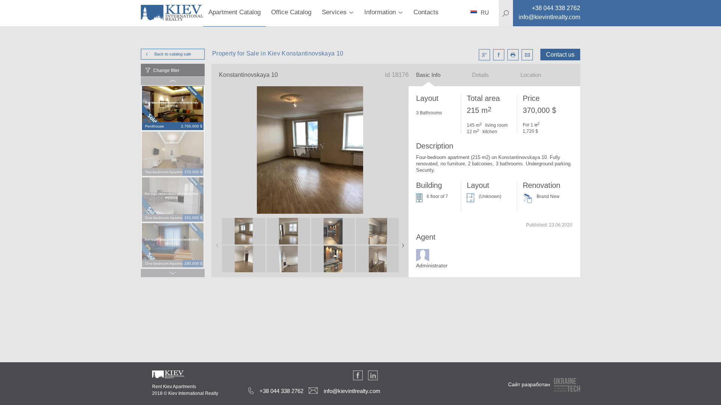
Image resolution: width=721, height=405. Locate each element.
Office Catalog (291, 12)
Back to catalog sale (172, 54)
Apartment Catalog (234, 12)
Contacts (426, 12)
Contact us (560, 54)
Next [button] (401, 243)
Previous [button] (216, 243)
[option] (173, 108)
